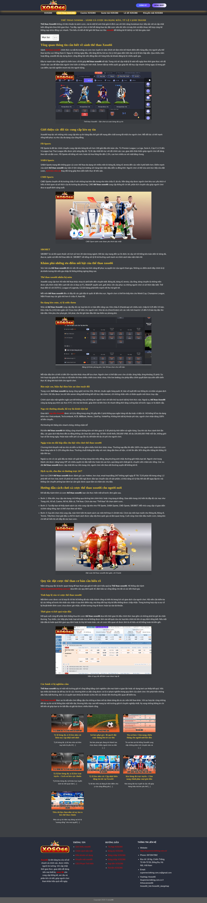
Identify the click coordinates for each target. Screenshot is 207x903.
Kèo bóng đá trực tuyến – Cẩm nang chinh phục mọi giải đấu (139, 777)
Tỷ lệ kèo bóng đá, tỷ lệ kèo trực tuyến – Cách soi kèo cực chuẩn (67, 774)
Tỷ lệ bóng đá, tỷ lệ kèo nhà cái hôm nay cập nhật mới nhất (67, 736)
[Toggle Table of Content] (54, 38)
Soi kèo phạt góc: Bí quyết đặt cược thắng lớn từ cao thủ (103, 736)
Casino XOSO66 (88, 13)
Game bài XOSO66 (109, 13)
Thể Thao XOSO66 (66, 13)
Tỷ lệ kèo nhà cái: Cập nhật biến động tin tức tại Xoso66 (103, 777)
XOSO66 (48, 13)
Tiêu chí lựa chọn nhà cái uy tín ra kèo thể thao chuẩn (68, 813)
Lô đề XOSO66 (131, 13)
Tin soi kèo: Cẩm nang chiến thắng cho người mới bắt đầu (139, 736)
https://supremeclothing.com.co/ (153, 851)
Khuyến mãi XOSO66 (153, 13)
